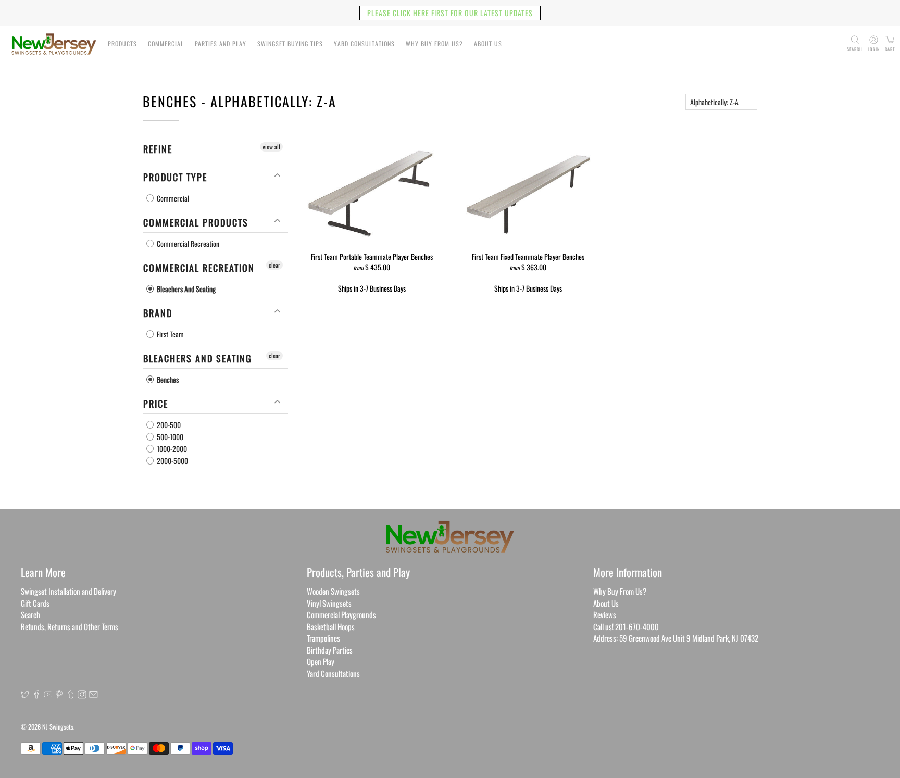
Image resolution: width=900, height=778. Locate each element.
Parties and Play (220, 43)
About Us (488, 43)
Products (122, 43)
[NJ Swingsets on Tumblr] (70, 695)
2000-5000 (171, 460)
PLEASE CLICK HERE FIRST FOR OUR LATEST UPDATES (450, 12)
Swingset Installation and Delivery (68, 591)
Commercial (166, 43)
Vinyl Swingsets (329, 603)
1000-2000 (171, 448)
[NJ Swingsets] (54, 44)
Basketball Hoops (331, 626)
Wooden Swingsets (333, 591)
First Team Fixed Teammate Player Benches (528, 256)
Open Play (320, 661)
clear (274, 264)
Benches (167, 379)
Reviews (604, 614)
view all (271, 146)
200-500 (168, 424)
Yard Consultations (364, 43)
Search (30, 614)
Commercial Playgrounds (341, 614)
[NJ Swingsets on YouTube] (48, 695)
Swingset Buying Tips (290, 43)
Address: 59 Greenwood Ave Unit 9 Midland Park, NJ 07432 (675, 638)
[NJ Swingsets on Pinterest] (59, 695)
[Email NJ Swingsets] (93, 695)
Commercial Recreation (187, 243)
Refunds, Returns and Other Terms (69, 626)
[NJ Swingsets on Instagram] (82, 695)
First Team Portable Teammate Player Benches (372, 256)
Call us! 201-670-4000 (626, 626)
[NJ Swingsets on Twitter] (25, 695)
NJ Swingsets (57, 727)
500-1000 (169, 436)
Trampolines (323, 638)
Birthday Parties (330, 650)
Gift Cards (35, 603)
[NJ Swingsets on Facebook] (36, 695)
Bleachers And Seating (185, 288)
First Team (169, 334)
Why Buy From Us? (434, 43)
